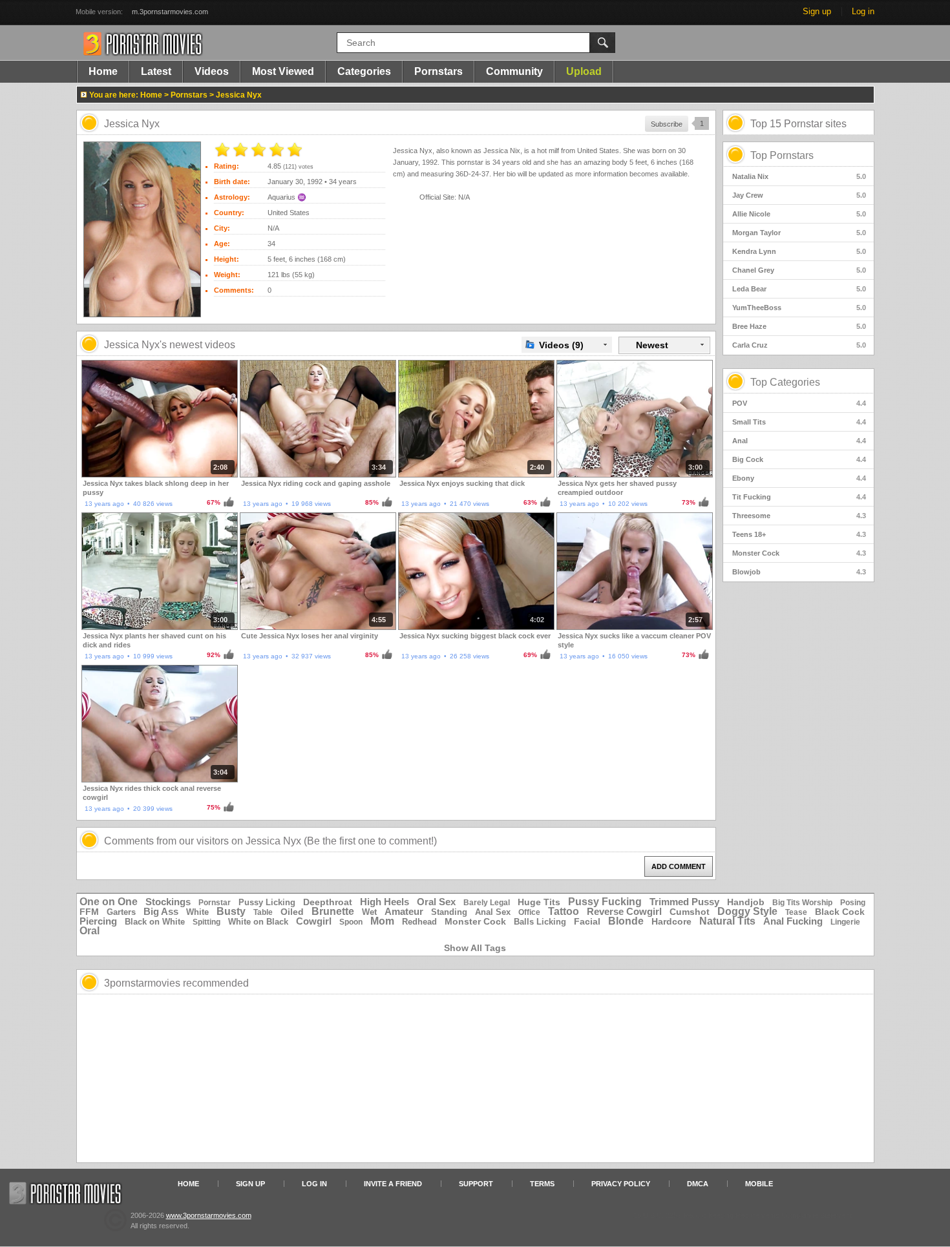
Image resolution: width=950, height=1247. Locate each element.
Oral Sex (436, 901)
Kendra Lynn (799, 251)
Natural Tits (727, 921)
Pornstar (214, 902)
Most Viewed (283, 71)
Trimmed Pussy (684, 901)
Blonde (626, 921)
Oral (89, 930)
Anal (799, 441)
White (197, 912)
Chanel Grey (799, 270)
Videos (212, 71)
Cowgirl (314, 921)
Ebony (799, 478)
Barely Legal (486, 902)
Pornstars (438, 71)
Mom (382, 921)
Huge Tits (539, 902)
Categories (364, 71)
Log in (863, 11)
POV (799, 403)
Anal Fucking (793, 921)
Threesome (799, 515)
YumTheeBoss (799, 307)
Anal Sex (493, 912)
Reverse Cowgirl (624, 911)
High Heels (384, 901)
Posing (852, 902)
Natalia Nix (799, 176)
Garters (121, 912)
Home (103, 71)
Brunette (332, 911)
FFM (89, 911)
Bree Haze (799, 326)
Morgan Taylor (799, 232)
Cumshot (690, 911)
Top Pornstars (782, 155)
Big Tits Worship (802, 902)
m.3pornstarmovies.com (170, 12)
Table (263, 912)
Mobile (759, 1184)
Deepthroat (327, 902)
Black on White (155, 922)
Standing (449, 912)
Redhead (419, 922)
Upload (584, 71)
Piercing (98, 921)
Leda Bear (799, 289)
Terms (542, 1184)
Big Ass (160, 911)
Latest (156, 71)
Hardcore (671, 921)
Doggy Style (747, 911)
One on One (108, 901)
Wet (369, 912)
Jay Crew (799, 195)
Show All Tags (475, 948)
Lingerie (845, 922)
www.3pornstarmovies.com (208, 1215)
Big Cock (799, 459)
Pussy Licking (266, 902)
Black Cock (840, 911)
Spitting (206, 922)
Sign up (817, 11)
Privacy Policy (620, 1184)
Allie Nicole (799, 214)
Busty (231, 911)
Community (514, 71)
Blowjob (799, 572)
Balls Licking (540, 922)
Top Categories (785, 382)
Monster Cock (799, 553)
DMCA (697, 1184)
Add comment (678, 866)
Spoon (351, 922)
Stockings (168, 901)
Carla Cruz (799, 345)
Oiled (292, 911)
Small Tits (799, 422)
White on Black (258, 922)
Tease (796, 912)
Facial (587, 921)
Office (529, 912)
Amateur (404, 911)
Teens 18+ (799, 534)
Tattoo (563, 911)
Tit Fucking (799, 497)
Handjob (746, 902)
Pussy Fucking (605, 901)
